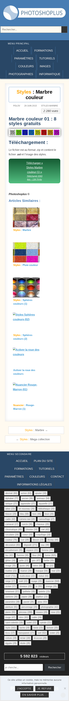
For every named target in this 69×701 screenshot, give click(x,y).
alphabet (11, 498)
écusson (40, 638)
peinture (11, 607)
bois (36, 514)
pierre (10, 612)
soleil (31, 622)
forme (50, 555)
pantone (11, 596)
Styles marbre (49, 106)
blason (10, 514)
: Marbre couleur (34, 94)
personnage (29, 607)
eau (45, 545)
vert (42, 633)
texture (52, 627)
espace (32, 550)
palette (44, 591)
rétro (23, 617)
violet (54, 633)
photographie (49, 607)
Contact (57, 476)
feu (9, 555)
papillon (42, 596)
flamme (22, 555)
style (10, 627)
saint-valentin (14, 622)
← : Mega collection (33, 439)
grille (23, 560)
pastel (28, 602)
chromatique (13, 529)
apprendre (28, 503)
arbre (10, 508)
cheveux (42, 524)
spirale (45, 622)
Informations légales (34, 484)
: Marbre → (36, 430)
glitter (10, 560)
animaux (43, 498)
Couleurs (26, 66)
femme (47, 550)
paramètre (12, 602)
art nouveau (26, 508)
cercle (27, 524)
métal (43, 576)
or (39, 586)
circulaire (12, 534)
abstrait (11, 493)
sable (37, 617)
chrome (31, 529)
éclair (25, 638)
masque (42, 571)
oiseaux (26, 586)
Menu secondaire (19, 454)
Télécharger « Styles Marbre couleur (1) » (34, 171)
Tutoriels (47, 58)
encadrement (13, 550)
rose (55, 612)
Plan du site (43, 461)
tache (24, 627)
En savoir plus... (34, 695)
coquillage (43, 534)
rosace (41, 612)
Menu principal (18, 43)
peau (42, 602)
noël (23, 581)
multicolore (27, 576)
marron (26, 571)
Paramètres (23, 58)
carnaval (11, 524)
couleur (11, 540)
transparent (26, 633)
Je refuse (45, 688)
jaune (24, 565)
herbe (49, 560)
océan (10, 586)
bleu (24, 514)
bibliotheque (46, 508)
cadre (10, 519)
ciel (45, 529)
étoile (25, 643)
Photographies (21, 74)
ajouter (40, 493)
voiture (10, 638)
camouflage (46, 519)
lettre (38, 565)
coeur (27, 534)
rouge (10, 617)
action (26, 493)
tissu (10, 633)
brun (49, 514)
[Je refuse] (64, 688)
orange (51, 586)
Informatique (49, 74)
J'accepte (24, 688)
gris (36, 560)
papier (26, 596)
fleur (36, 555)
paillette (29, 591)
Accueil (22, 50)
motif (10, 576)
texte (38, 627)
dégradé (30, 545)
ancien (27, 498)
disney (52, 540)
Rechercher (54, 667)
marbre (11, 571)
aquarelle (45, 503)
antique (11, 503)
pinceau (25, 612)
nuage (36, 581)
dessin (38, 540)
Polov (16, 106)
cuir (25, 540)
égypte (10, 643)
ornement (12, 591)
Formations (43, 50)
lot (49, 565)
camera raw (27, 519)
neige (10, 581)
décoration (12, 545)
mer (56, 571)
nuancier (52, 581)
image (10, 565)
